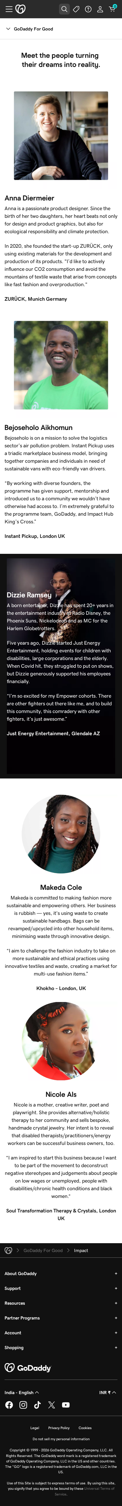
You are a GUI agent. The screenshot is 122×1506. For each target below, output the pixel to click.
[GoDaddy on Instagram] (23, 1407)
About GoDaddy (21, 1273)
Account (13, 1332)
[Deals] (76, 9)
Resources (15, 1303)
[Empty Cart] (112, 9)
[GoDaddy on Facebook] (9, 1407)
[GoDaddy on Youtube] (65, 1407)
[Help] (88, 9)
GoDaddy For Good (33, 28)
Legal (34, 1428)
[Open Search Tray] (64, 9)
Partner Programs (22, 1318)
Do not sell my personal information (61, 1439)
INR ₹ (105, 1392)
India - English (19, 1392)
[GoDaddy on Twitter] (51, 1407)
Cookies (85, 1428)
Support (13, 1288)
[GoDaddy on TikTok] (37, 1407)
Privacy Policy (59, 1428)
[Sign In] (100, 9)
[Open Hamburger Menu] (7, 9)
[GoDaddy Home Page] (28, 1368)
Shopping (14, 1347)
